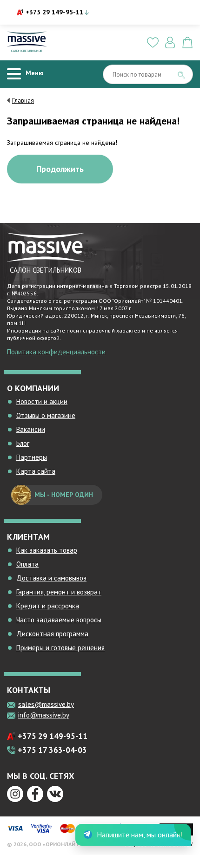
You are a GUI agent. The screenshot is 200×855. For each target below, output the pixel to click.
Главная (23, 100)
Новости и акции (41, 401)
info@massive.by (43, 715)
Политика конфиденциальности (56, 351)
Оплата (27, 564)
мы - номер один (63, 494)
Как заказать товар (46, 550)
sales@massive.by (46, 704)
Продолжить (60, 168)
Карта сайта (35, 471)
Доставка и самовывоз (51, 577)
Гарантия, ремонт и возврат (58, 591)
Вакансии (30, 429)
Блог (22, 443)
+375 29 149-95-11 (54, 12)
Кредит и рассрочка (47, 605)
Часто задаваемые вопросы (58, 619)
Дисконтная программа (52, 633)
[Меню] (14, 74)
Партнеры (31, 457)
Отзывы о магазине (45, 415)
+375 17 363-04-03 (52, 750)
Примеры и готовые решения (60, 647)
